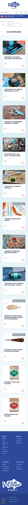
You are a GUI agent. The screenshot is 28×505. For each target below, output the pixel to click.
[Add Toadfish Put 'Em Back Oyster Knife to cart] (23, 163)
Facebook (19, 464)
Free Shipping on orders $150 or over (14, 16)
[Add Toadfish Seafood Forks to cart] (23, 227)
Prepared (5, 447)
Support (18, 441)
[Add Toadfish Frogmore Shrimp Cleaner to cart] (23, 130)
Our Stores (5, 466)
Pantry (4, 449)
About (4, 464)
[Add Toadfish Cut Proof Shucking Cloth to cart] (23, 98)
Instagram (19, 468)
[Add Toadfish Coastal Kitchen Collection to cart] (23, 66)
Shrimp (4, 438)
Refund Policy (13, 501)
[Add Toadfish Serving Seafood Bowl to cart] (23, 260)
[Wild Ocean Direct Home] (14, 9)
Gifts (3, 453)
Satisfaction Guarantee (5, 469)
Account (18, 438)
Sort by (3, 25)
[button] (3, 502)
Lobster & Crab (5, 444)
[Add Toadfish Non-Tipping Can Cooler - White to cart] (23, 292)
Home (3, 21)
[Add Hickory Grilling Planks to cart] (23, 391)
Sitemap (18, 443)
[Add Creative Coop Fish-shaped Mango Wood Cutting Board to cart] (23, 326)
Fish (3, 441)
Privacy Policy (13, 497)
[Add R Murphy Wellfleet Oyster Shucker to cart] (23, 358)
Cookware (10, 21)
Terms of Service (13, 499)
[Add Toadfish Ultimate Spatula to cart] (23, 195)
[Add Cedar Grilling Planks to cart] (23, 423)
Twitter (18, 466)
